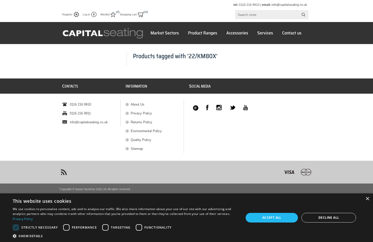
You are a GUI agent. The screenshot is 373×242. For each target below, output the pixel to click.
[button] (125, 235)
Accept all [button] (271, 217)
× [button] (367, 199)
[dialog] (186, 217)
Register (67, 14)
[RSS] (64, 172)
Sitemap (137, 149)
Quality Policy (141, 140)
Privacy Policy (141, 113)
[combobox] (267, 15)
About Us (137, 104)
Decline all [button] (328, 217)
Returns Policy (141, 122)
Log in (86, 14)
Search (303, 15)
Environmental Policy (146, 131)
